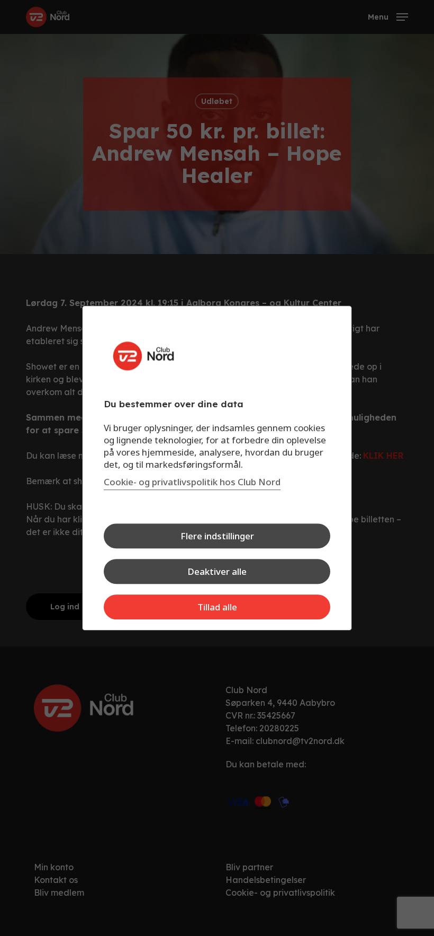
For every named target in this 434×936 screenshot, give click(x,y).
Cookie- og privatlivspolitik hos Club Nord (192, 482)
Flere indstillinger (217, 536)
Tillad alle (217, 607)
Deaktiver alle (217, 571)
